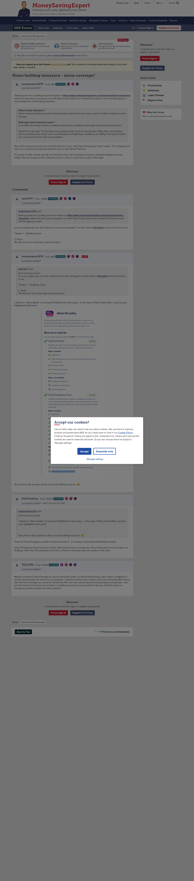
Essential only (104, 451)
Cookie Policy (125, 432)
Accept (84, 451)
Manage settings (95, 458)
